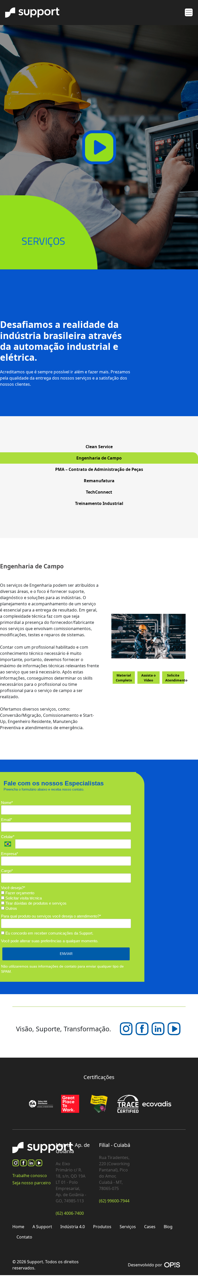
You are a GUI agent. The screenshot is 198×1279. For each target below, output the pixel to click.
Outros (10, 908)
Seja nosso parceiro (31, 1183)
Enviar (66, 954)
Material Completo (124, 677)
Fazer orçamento (19, 893)
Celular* (7, 836)
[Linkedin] (32, 1162)
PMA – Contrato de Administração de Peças (99, 469)
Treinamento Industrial (99, 503)
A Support (42, 1226)
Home (18, 1226)
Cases (149, 1226)
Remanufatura (99, 481)
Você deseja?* (13, 888)
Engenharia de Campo (99, 458)
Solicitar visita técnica (23, 898)
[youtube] (174, 1028)
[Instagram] (127, 1028)
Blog (168, 1226)
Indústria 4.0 (72, 1226)
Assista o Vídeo (148, 677)
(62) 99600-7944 (114, 1201)
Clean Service (99, 446)
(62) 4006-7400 (70, 1213)
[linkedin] (159, 1028)
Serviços (128, 1226)
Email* (6, 819)
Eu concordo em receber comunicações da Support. (48, 933)
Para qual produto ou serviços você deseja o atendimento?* (51, 916)
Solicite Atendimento (175, 677)
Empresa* (9, 853)
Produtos (102, 1226)
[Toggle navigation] (189, 12)
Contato (24, 1237)
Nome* (7, 802)
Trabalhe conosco (29, 1175)
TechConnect (99, 492)
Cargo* (7, 870)
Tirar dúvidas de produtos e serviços (35, 903)
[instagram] (16, 1162)
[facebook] (143, 1028)
